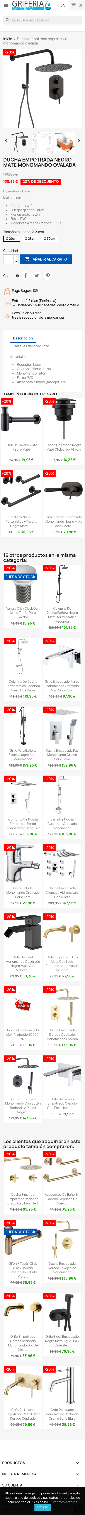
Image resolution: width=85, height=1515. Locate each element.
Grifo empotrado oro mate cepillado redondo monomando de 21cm (62, 963)
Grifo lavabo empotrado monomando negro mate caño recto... (63, 521)
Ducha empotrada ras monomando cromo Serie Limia (62, 754)
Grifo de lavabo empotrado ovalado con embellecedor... (62, 1103)
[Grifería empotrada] (31, 5)
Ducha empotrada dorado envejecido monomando (62, 1267)
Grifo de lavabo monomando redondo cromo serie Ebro (62, 1414)
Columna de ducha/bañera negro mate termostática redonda (62, 614)
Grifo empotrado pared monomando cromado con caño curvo (62, 685)
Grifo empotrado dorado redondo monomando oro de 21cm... (23, 1343)
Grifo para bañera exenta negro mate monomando (22, 754)
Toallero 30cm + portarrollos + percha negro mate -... (21, 521)
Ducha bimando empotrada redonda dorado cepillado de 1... (22, 1198)
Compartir (25, 275)
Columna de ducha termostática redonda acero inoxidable (23, 685)
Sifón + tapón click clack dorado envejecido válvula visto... (23, 1270)
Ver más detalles (65, 1502)
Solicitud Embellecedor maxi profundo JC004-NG (23, 1034)
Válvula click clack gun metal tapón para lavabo (23, 612)
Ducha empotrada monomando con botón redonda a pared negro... (23, 1105)
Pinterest (47, 275)
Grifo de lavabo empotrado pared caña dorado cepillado (22, 1414)
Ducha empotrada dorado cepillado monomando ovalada (62, 1034)
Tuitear (36, 275)
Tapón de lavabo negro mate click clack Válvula (64, 447)
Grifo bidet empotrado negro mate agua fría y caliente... (62, 1340)
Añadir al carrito (46, 259)
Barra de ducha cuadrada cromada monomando (62, 823)
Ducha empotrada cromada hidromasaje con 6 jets (62, 892)
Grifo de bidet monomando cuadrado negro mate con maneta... (23, 963)
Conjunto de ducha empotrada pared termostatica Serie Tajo (23, 823)
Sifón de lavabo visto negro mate (21, 447)
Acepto (42, 1507)
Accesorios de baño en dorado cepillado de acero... (62, 1198)
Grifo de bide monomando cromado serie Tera (23, 892)
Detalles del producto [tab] (31, 346)
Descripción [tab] (23, 338)
